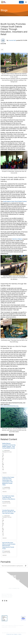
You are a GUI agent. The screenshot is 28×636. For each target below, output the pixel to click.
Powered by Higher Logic (14, 634)
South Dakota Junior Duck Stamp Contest (15, 201)
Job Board (4, 610)
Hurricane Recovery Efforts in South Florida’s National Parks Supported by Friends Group (8, 545)
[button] (25, 565)
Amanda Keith (12, 40)
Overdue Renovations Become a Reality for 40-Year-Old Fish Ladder (9, 512)
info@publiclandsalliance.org (8, 598)
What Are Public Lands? (7, 605)
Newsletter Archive (6, 608)
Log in (21, 2)
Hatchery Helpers (17, 239)
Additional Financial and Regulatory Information (13, 629)
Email (14, 590)
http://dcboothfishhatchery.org (9, 406)
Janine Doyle (7, 450)
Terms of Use (5, 611)
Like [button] (2, 49)
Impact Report (5, 607)
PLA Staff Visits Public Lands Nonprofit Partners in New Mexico (8, 497)
